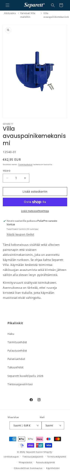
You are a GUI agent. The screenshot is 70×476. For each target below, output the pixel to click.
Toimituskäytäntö (56, 456)
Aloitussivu (10, 13)
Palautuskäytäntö (45, 462)
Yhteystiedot (25, 462)
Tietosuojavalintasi (20, 384)
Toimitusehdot (17, 342)
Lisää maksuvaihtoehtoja (35, 210)
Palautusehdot (17, 350)
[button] (7, 5)
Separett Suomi (34, 452)
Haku (10, 334)
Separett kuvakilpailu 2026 (25, 376)
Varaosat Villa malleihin (27, 15)
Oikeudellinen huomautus (28, 468)
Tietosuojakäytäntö (32, 456)
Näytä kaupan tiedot (20, 234)
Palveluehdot (16, 359)
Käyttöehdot (53, 468)
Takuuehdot (15, 367)
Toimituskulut (25, 164)
